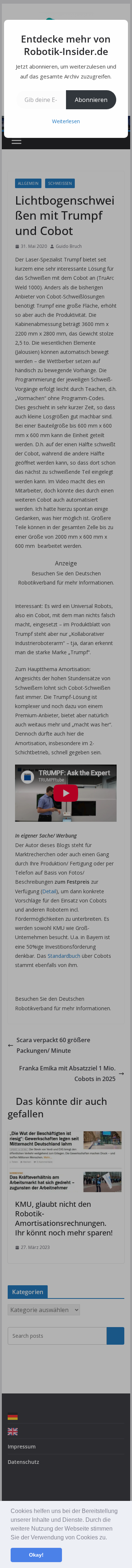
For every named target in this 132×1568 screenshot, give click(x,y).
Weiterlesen (66, 121)
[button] (110, 1538)
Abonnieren (91, 100)
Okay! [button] (36, 1555)
